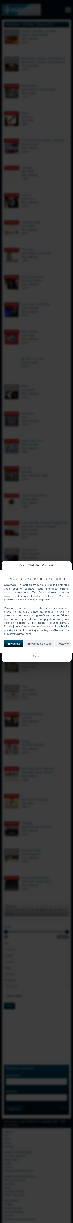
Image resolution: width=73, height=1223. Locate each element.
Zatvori (36, 656)
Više (47, 599)
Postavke (63, 643)
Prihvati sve (13, 643)
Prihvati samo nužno (39, 643)
